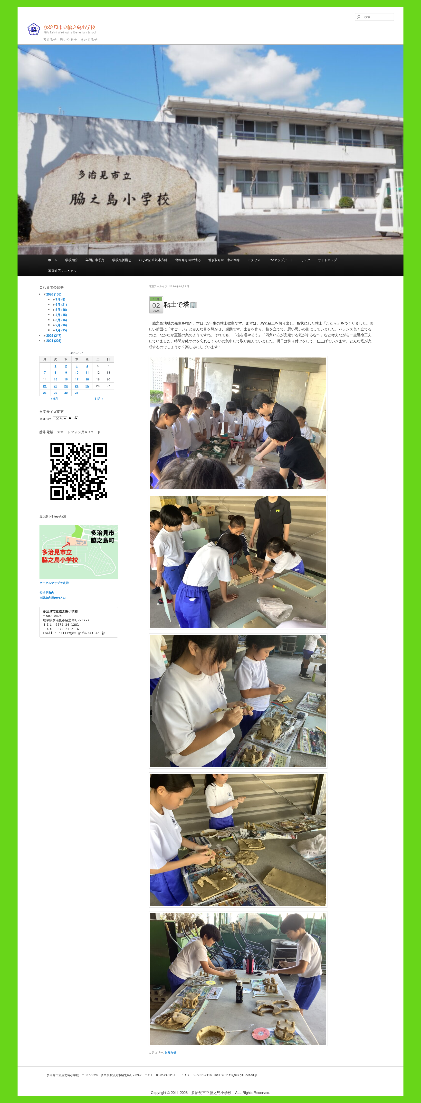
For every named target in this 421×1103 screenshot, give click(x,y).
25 (87, 386)
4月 (61, 314)
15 (55, 379)
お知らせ (170, 1052)
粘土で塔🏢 (180, 304)
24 (76, 386)
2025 (53, 335)
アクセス (254, 259)
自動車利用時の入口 (52, 597)
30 (66, 392)
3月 (61, 319)
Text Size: (46, 419)
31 (76, 392)
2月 (61, 325)
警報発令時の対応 (188, 259)
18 (87, 379)
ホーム (52, 259)
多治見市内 (46, 592)
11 (87, 372)
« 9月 (54, 398)
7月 (60, 299)
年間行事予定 (95, 259)
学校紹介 (71, 259)
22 (55, 386)
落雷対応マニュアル (62, 270)
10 (76, 372)
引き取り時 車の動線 (224, 259)
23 (66, 386)
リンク (305, 259)
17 (76, 379)
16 (66, 379)
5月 (61, 309)
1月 (61, 330)
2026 (53, 294)
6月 (61, 304)
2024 (53, 340)
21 (45, 386)
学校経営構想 (121, 259)
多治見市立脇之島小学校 (58, 37)
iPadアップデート (280, 259)
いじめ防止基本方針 (153, 259)
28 (45, 392)
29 (55, 392)
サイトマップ (327, 259)
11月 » (99, 398)
